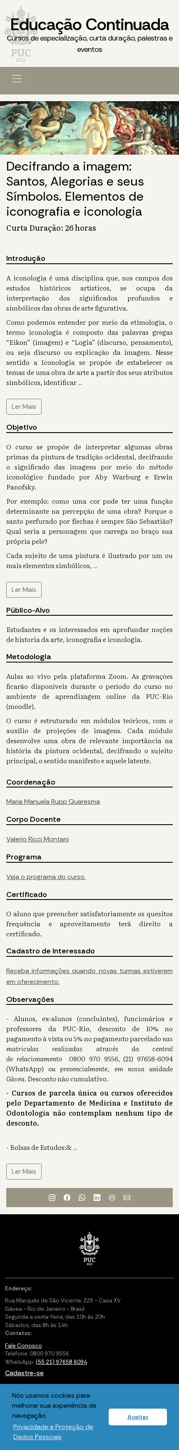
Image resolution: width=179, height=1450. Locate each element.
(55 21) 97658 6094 (61, 1362)
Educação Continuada (89, 33)
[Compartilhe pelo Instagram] (52, 1197)
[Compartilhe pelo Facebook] (67, 1197)
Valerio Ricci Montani (37, 839)
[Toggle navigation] (16, 78)
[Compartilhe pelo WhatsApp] (82, 1197)
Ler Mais (24, 406)
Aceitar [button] (138, 1417)
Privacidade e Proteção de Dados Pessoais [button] (53, 1431)
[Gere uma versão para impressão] (112, 1197)
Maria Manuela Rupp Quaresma (53, 801)
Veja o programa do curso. (46, 876)
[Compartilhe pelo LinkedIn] (97, 1197)
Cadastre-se (24, 1372)
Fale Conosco (23, 1345)
